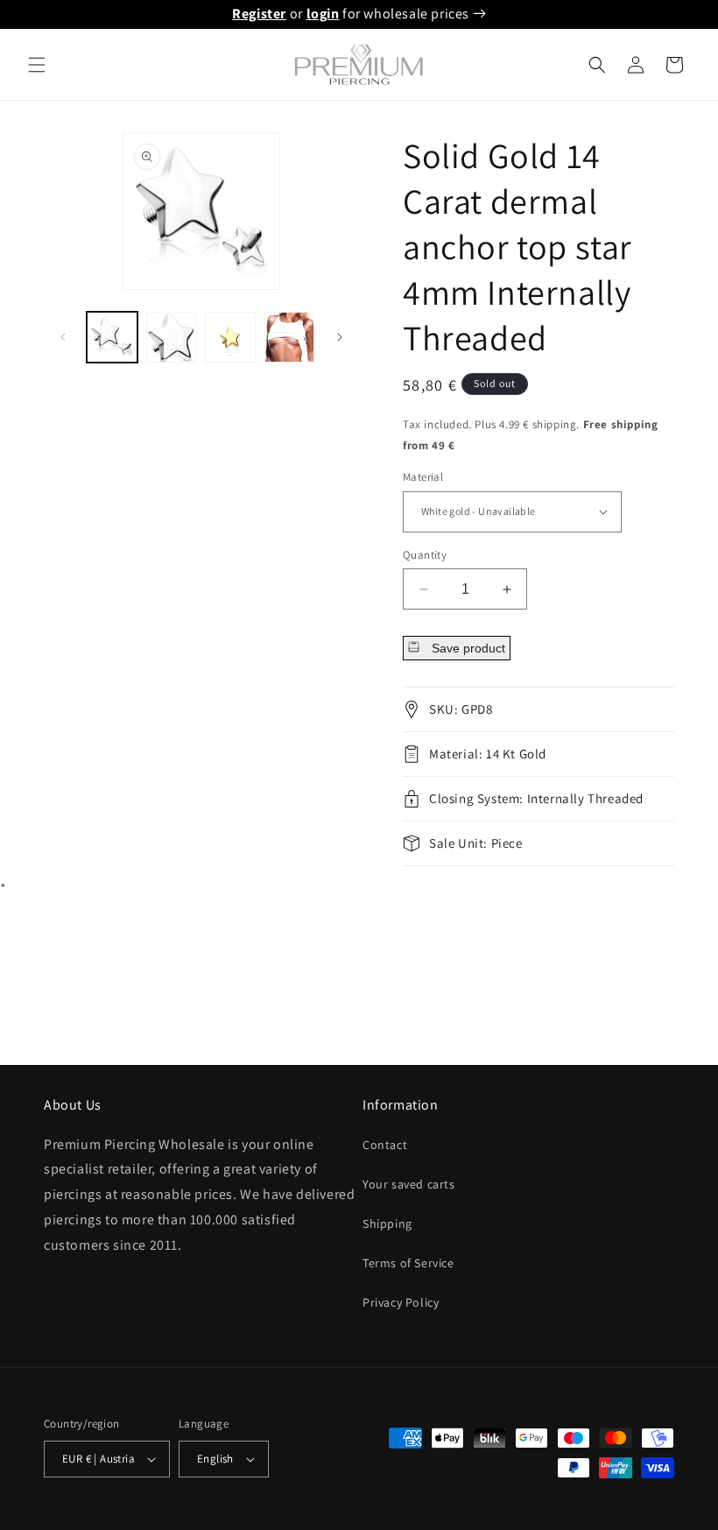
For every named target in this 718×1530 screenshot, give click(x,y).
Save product (466, 648)
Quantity (425, 554)
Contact (385, 1145)
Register (259, 13)
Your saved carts (409, 1184)
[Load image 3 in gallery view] (230, 337)
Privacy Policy (401, 1302)
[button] (37, 65)
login (323, 13)
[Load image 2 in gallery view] (171, 337)
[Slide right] (339, 337)
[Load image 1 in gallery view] (112, 337)
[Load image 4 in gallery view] (289, 337)
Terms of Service (408, 1263)
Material (423, 476)
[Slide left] (63, 337)
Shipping (387, 1223)
